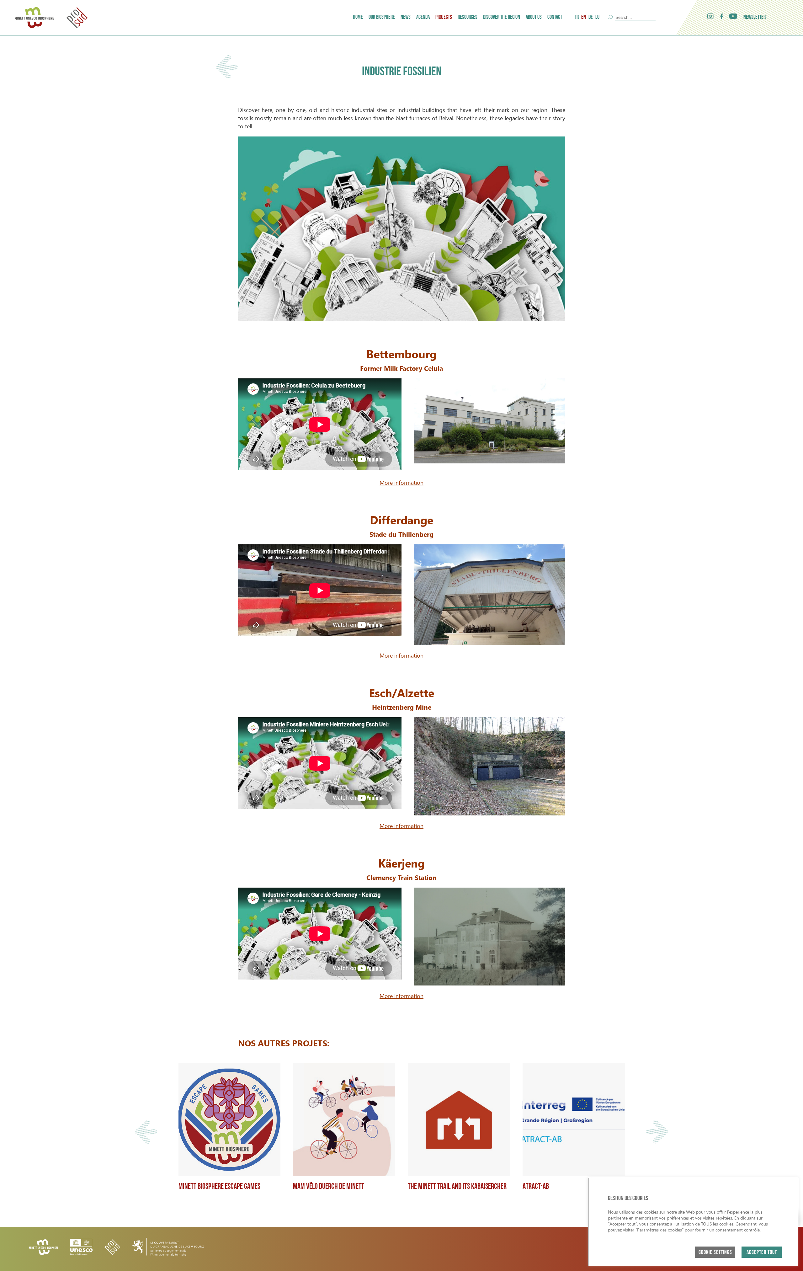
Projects (443, 17)
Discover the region (501, 17)
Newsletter (754, 17)
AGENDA (423, 17)
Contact (554, 17)
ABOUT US (534, 17)
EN (583, 17)
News (406, 17)
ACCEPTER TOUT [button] (762, 1253)
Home (358, 17)
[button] (146, 1132)
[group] (229, 1131)
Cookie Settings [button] (715, 1253)
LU (597, 17)
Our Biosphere (382, 17)
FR (577, 17)
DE (590, 17)
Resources (467, 17)
